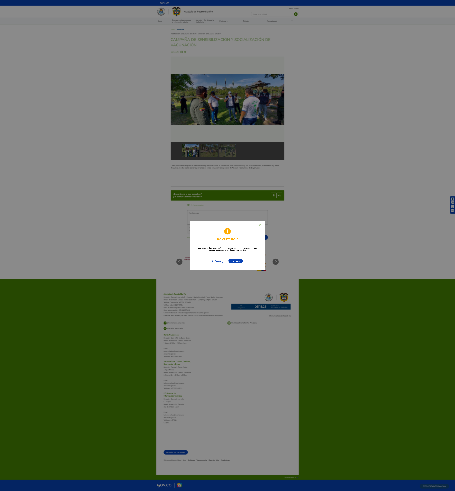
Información (235, 261)
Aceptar (218, 261)
